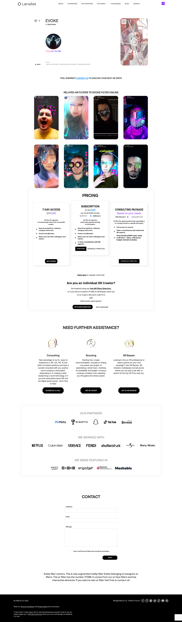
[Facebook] (142, 600)
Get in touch (91, 390)
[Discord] (162, 600)
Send (110, 557)
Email (67, 517)
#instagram (64, 64)
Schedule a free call (96, 249)
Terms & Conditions (27, 607)
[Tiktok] (158, 600)
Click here (81, 275)
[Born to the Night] (46, 166)
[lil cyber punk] (76, 117)
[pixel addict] (46, 117)
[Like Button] (35, 20)
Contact (136, 4)
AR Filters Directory (35, 614)
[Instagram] (146, 600)
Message (69, 527)
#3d (47, 64)
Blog (127, 4)
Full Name (69, 507)
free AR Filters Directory (100, 288)
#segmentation (84, 64)
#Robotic (73, 64)
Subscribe (81, 249)
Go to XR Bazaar (128, 390)
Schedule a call (53, 390)
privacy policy (134, 601)
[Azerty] (135, 166)
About (60, 4)
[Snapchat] (150, 600)
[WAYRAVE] (106, 117)
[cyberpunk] (106, 166)
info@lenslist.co (120, 601)
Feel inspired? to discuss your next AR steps (91, 78)
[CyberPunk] (135, 117)
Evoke (52, 20)
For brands (72, 4)
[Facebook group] (166, 600)
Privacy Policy (42, 607)
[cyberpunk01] (76, 166)
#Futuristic (54, 64)
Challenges (116, 4)
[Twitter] (154, 600)
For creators (87, 4)
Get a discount (102, 307)
